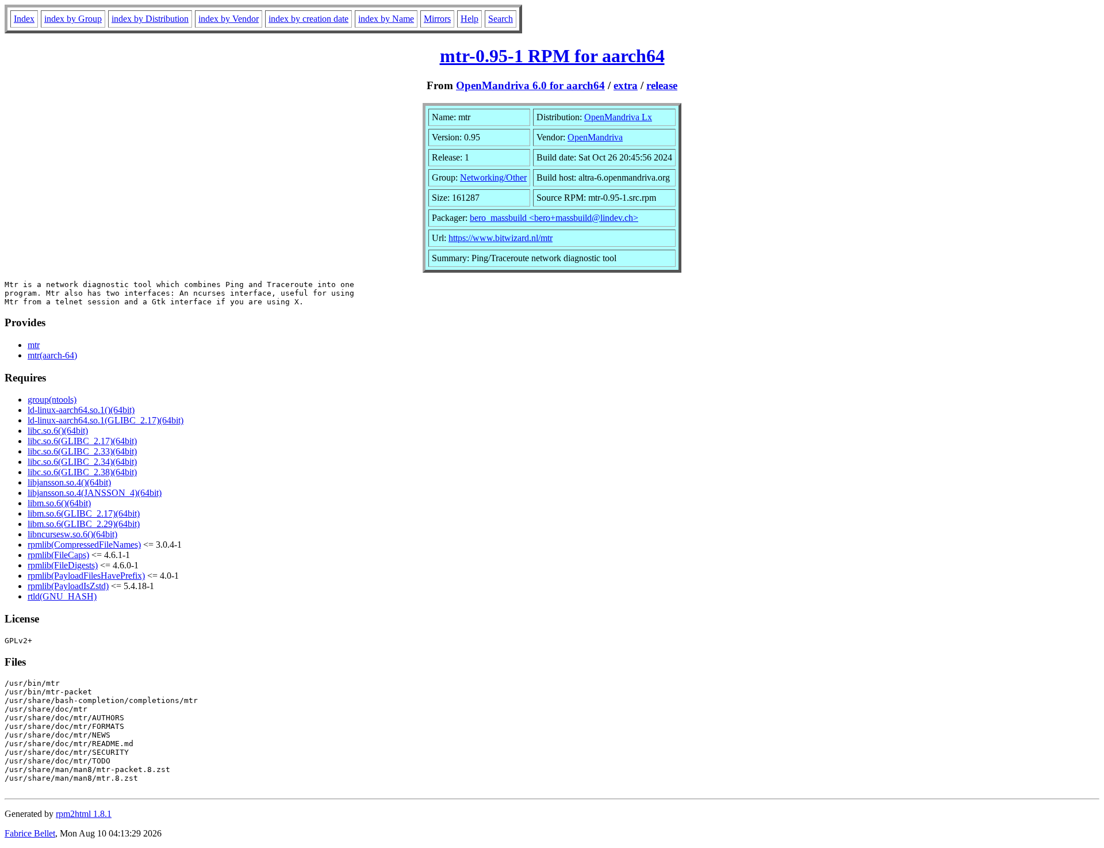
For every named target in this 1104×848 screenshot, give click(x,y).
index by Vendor (228, 19)
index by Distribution (150, 19)
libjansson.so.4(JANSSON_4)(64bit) (95, 493)
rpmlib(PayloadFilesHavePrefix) (86, 575)
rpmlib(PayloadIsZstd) (68, 586)
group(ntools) (52, 399)
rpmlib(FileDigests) (63, 565)
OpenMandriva (595, 137)
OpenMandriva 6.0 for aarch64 (530, 85)
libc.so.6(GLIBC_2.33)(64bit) (82, 451)
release (661, 85)
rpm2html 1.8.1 (84, 814)
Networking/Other (493, 177)
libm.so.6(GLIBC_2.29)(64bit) (84, 524)
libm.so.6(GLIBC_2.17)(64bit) (84, 513)
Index (24, 19)
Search (500, 19)
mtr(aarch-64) (52, 355)
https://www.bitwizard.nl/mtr (500, 238)
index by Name (386, 19)
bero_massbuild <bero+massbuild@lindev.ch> (554, 218)
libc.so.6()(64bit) (58, 431)
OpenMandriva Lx (618, 117)
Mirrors (437, 19)
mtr (34, 345)
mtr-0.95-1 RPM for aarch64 (552, 55)
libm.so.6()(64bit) (59, 503)
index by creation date (308, 19)
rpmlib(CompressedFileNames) (84, 544)
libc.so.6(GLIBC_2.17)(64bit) (82, 441)
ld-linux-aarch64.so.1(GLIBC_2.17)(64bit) (105, 420)
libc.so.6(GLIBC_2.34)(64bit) (82, 462)
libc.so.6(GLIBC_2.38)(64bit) (82, 472)
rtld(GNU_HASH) (62, 596)
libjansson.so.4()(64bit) (69, 482)
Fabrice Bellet (30, 833)
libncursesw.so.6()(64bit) (72, 534)
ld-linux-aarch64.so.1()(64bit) (81, 410)
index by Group (73, 19)
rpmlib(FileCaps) (58, 555)
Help (469, 19)
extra (626, 85)
